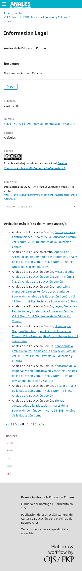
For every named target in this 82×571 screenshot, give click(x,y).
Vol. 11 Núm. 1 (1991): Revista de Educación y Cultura (35, 17)
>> (43, 424)
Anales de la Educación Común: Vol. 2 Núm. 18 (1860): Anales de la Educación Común (44, 390)
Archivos (20, 13)
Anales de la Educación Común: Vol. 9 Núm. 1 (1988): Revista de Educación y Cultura (44, 376)
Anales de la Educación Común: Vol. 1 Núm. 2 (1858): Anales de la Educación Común (44, 242)
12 (36, 424)
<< (5, 424)
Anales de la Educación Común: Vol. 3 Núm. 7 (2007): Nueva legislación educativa (45, 262)
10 (28, 424)
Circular (60, 386)
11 (32, 424)
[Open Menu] (4, 4)
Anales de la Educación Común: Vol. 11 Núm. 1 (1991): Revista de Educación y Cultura (44, 356)
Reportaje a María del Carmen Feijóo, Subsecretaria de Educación (41, 291)
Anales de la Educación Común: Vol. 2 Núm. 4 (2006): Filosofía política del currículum (45, 336)
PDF (12, 86)
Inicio (7, 13)
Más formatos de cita (19, 206)
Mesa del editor (65, 272)
